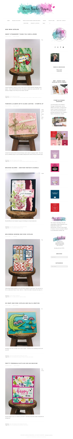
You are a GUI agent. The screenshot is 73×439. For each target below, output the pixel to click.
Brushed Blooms (18, 227)
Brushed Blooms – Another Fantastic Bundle (22, 167)
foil (19, 161)
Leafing (30, 161)
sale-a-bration (23, 97)
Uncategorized (17, 295)
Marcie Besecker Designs (36, 9)
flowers (17, 161)
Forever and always (23, 161)
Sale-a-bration (17, 96)
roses (22, 227)
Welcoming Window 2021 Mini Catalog (19, 234)
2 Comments (15, 236)
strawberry (30, 97)
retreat (33, 161)
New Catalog (14, 160)
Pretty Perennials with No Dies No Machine (21, 363)
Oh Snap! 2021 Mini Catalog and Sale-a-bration (22, 303)
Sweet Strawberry (35, 97)
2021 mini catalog (12, 97)
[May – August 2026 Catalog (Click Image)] (59, 94)
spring (27, 97)
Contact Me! (59, 71)
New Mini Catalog (12, 96)
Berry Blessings (18, 97)
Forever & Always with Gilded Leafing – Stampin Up (24, 103)
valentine (35, 161)
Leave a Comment (16, 36)
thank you (39, 97)
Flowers (10, 160)
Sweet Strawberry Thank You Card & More (21, 34)
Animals (10, 355)
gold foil (27, 161)
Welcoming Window (23, 296)
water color (17, 296)
